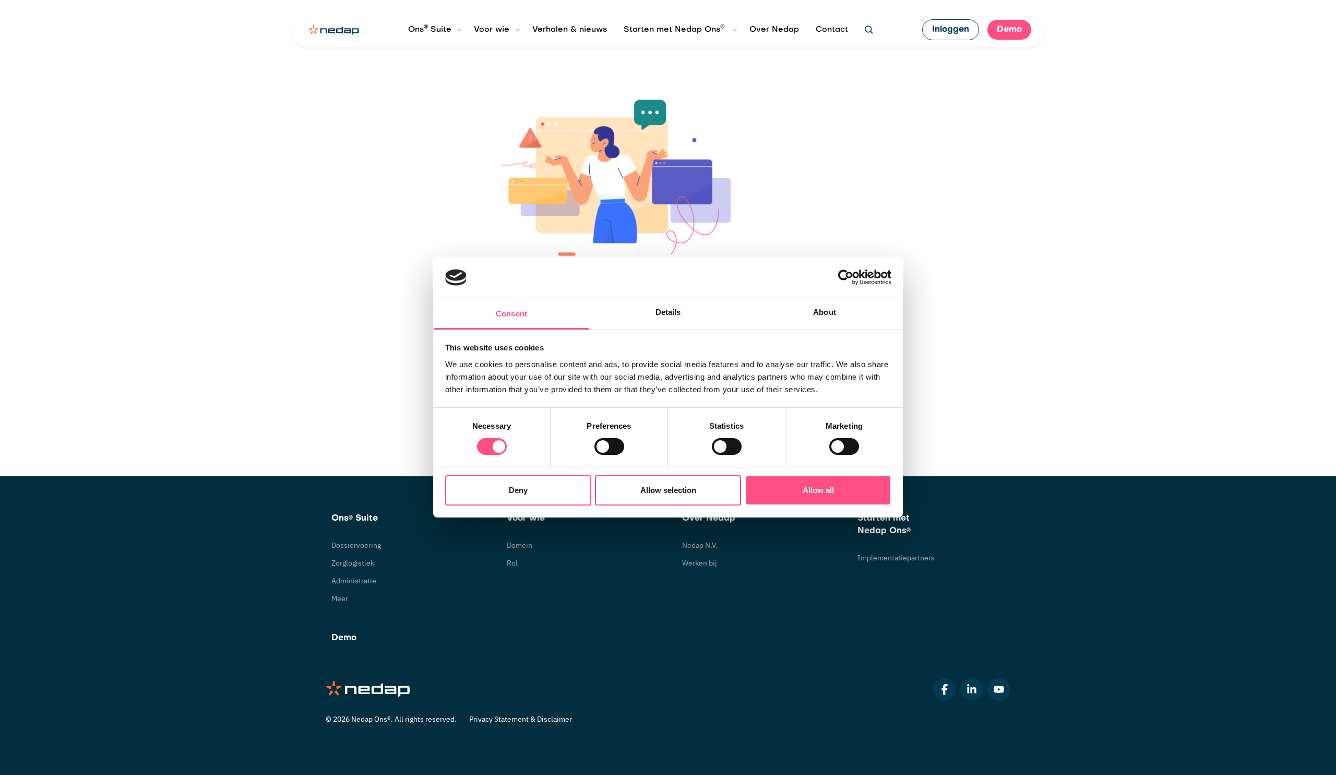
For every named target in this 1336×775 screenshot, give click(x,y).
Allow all (818, 490)
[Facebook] (944, 689)
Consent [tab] (511, 313)
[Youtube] (998, 689)
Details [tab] (668, 312)
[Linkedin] (971, 689)
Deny (518, 490)
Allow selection (668, 490)
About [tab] (824, 312)
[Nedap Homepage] (368, 689)
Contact (832, 29)
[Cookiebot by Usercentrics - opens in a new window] (845, 277)
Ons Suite (429, 28)
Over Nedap (774, 29)
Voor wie (491, 29)
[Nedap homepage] (334, 30)
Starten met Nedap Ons (674, 28)
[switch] (609, 446)
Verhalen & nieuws (569, 29)
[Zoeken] (868, 30)
